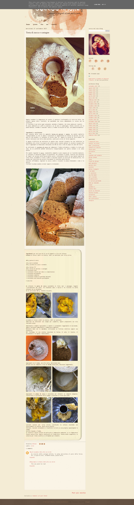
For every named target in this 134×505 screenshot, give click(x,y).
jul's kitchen (93, 177)
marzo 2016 (92, 109)
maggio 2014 (92, 129)
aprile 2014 (92, 131)
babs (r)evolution (94, 145)
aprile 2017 (92, 96)
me (47, 24)
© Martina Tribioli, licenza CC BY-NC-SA (55, 502)
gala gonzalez (93, 163)
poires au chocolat (94, 190)
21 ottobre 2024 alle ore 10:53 (45, 461)
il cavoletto (92, 173)
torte (32, 446)
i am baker (92, 171)
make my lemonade (94, 182)
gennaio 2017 (92, 101)
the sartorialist (94, 198)
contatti (54, 24)
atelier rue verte (94, 143)
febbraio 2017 (93, 99)
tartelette (92, 194)
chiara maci (92, 149)
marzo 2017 (92, 98)
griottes (91, 167)
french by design (94, 161)
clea (90, 153)
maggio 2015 (92, 111)
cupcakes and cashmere (95, 155)
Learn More (97, 4)
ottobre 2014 (92, 119)
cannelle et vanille (94, 147)
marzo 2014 (92, 133)
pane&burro (92, 186)
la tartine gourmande (95, 180)
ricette (35, 24)
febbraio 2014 (93, 135)
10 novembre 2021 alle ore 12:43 (41, 452)
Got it (104, 4)
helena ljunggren (94, 169)
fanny (90, 159)
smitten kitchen (93, 192)
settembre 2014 (93, 121)
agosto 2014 (92, 123)
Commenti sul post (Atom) (39, 495)
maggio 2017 (92, 94)
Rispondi (32, 457)
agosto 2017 (92, 88)
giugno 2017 (92, 92)
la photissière (93, 179)
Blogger (88, 502)
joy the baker (93, 175)
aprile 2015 (92, 113)
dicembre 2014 (93, 115)
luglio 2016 (92, 107)
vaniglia (91, 200)
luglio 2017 (92, 90)
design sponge (93, 157)
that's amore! (93, 196)
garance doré (92, 165)
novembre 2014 (93, 117)
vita (42, 24)
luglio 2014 (92, 125)
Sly (31, 452)
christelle (92, 151)
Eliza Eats (33, 461)
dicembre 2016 (93, 103)
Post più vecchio (79, 493)
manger (90, 184)
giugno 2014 (92, 127)
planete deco (92, 188)
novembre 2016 (93, 105)
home (28, 24)
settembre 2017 (93, 86)
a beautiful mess (94, 141)
